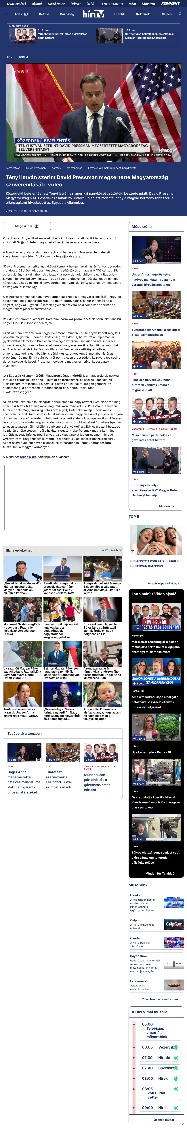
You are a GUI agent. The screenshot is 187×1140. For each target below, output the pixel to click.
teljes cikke (28, 457)
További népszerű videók (163, 583)
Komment (137, 635)
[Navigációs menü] (6, 14)
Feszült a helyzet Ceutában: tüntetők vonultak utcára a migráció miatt (151, 385)
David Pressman (36, 167)
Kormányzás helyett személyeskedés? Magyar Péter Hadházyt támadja (150, 35)
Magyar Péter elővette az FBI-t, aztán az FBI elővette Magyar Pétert (154, 563)
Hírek (10, 766)
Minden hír (166, 506)
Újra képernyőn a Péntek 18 (151, 752)
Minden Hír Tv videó (160, 873)
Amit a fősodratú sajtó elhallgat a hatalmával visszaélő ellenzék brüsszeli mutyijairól (155, 702)
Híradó (135, 895)
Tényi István (13, 167)
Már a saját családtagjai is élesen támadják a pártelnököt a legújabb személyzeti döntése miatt (156, 647)
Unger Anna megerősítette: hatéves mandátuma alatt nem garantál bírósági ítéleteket (23, 782)
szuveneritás (74, 167)
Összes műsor (164, 1120)
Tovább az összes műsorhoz (160, 999)
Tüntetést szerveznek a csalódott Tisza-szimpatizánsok (59, 779)
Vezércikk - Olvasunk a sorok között (99, 767)
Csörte (135, 938)
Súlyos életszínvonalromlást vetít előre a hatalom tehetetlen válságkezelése (156, 857)
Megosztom (23, 226)
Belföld (23, 56)
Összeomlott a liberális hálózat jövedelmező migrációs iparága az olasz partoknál (156, 802)
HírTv (9, 56)
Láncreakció (139, 981)
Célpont (136, 920)
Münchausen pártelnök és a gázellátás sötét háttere (62, 35)
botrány (56, 167)
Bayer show (138, 956)
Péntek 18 (138, 690)
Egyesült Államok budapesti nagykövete (112, 167)
